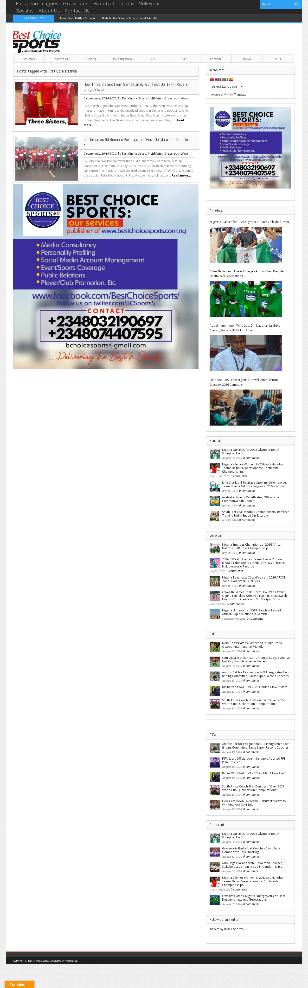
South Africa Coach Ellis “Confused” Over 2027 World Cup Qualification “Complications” (253, 702)
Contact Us (77, 10)
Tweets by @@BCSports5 (227, 929)
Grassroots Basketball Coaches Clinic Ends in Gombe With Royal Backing (252, 850)
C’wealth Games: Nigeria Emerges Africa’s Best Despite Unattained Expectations (247, 273)
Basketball (60, 59)
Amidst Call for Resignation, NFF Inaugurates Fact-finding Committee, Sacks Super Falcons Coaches (255, 674)
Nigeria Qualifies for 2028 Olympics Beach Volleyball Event (249, 222)
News (247, 59)
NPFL (278, 59)
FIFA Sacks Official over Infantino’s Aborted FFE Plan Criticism (253, 760)
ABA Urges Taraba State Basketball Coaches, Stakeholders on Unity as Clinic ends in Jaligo (252, 865)
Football (216, 59)
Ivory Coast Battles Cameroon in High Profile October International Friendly (108, 18)
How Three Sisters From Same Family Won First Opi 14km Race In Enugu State (136, 87)
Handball (103, 3)
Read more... (181, 175)
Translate (240, 94)
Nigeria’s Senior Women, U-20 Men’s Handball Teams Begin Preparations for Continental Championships (253, 468)
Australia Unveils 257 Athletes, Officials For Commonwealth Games (251, 499)
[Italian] (226, 79)
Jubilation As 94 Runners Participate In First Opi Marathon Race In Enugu (136, 142)
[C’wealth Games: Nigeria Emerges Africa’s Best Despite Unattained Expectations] (246, 299)
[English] (216, 79)
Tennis (126, 3)
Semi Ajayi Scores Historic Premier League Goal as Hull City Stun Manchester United (256, 659)
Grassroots (76, 3)
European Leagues (37, 3)
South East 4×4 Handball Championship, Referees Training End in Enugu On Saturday (255, 514)
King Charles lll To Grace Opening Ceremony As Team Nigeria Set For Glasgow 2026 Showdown (254, 484)
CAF (153, 59)
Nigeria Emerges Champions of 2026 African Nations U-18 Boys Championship (252, 546)
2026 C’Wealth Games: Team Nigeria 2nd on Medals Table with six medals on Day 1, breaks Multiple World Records (253, 562)
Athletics (29, 59)
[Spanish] (231, 79)
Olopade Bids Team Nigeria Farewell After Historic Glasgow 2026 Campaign (244, 382)
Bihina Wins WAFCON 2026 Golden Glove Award (255, 687)
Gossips (25, 10)
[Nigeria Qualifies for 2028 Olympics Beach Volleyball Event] (246, 245)
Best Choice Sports (134, 98)
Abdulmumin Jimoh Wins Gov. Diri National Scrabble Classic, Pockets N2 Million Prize (245, 327)
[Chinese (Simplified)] (212, 79)
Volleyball (149, 3)
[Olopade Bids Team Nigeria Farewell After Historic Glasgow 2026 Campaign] (246, 408)
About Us (49, 10)
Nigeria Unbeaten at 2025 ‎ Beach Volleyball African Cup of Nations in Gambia (251, 612)
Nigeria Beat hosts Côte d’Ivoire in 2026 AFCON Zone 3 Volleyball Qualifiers (254, 579)
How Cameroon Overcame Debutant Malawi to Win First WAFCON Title (254, 803)
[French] (221, 79)
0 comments (92, 98)
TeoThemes (71, 960)
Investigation (122, 59)
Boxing (91, 59)
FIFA (184, 59)
